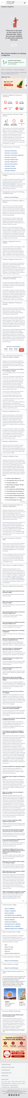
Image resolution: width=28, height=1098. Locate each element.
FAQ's (16, 1081)
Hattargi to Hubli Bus (10, 170)
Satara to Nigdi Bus (9, 908)
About (9, 1081)
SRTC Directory (14, 985)
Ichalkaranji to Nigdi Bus (11, 921)
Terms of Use (10, 1093)
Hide (23, 901)
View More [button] (23, 501)
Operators (14, 1083)
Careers (23, 1083)
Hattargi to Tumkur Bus (10, 157)
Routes (19, 1083)
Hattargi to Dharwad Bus (11, 164)
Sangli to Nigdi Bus (9, 913)
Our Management (5, 1085)
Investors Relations (14, 1085)
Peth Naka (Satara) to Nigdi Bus (13, 924)
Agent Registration (14, 1087)
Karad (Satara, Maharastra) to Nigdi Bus (15, 917)
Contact (13, 1081)
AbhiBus (9, 1090)
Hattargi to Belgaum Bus (11, 161)
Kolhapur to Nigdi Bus (10, 910)
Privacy (23, 1081)
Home (2, 69)
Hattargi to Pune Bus (10, 166)
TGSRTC (21, 1002)
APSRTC (7, 1001)
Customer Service (22, 1093)
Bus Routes (9, 69)
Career (15, 1093)
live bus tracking (8, 549)
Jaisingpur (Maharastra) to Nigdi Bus (14, 928)
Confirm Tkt (17, 1090)
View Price (21, 350)
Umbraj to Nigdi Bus (10, 919)
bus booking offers (13, 527)
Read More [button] (15, 73)
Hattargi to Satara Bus (10, 168)
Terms (20, 1081)
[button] (2, 2)
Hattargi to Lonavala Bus (11, 153)
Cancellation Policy (5, 1087)
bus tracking (5, 826)
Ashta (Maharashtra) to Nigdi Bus (13, 915)
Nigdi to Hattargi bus (17, 578)
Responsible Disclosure (6, 1083)
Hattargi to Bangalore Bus (11, 159)
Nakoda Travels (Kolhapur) (9, 183)
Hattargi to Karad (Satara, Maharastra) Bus (16, 155)
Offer (6, 1081)
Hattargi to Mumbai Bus (11, 150)
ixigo (13, 1090)
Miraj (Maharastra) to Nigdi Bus (13, 926)
